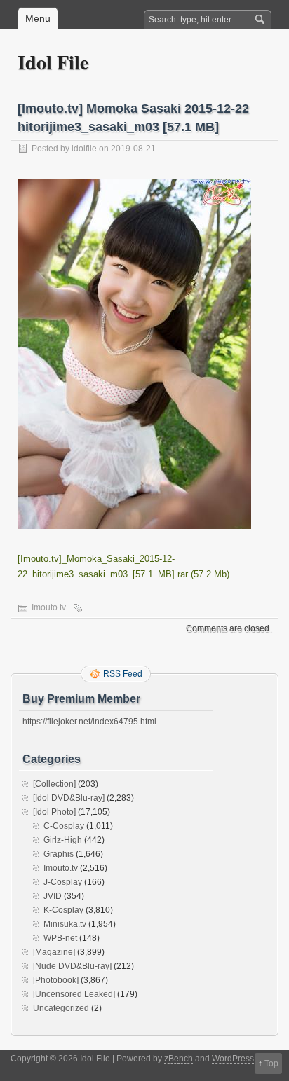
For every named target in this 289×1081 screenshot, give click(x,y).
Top (271, 1063)
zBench (178, 1058)
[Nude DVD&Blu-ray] (72, 966)
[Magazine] (54, 952)
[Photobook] (56, 980)
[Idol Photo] (54, 812)
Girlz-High (62, 840)
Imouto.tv (49, 607)
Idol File (53, 62)
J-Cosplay (62, 882)
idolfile (84, 148)
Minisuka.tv (64, 924)
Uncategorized (61, 1008)
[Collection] (54, 784)
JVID (52, 896)
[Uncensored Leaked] (74, 994)
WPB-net (60, 938)
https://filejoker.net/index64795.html (89, 722)
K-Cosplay (63, 910)
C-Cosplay (63, 826)
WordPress (233, 1058)
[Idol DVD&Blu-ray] (69, 798)
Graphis (58, 854)
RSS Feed (122, 674)
